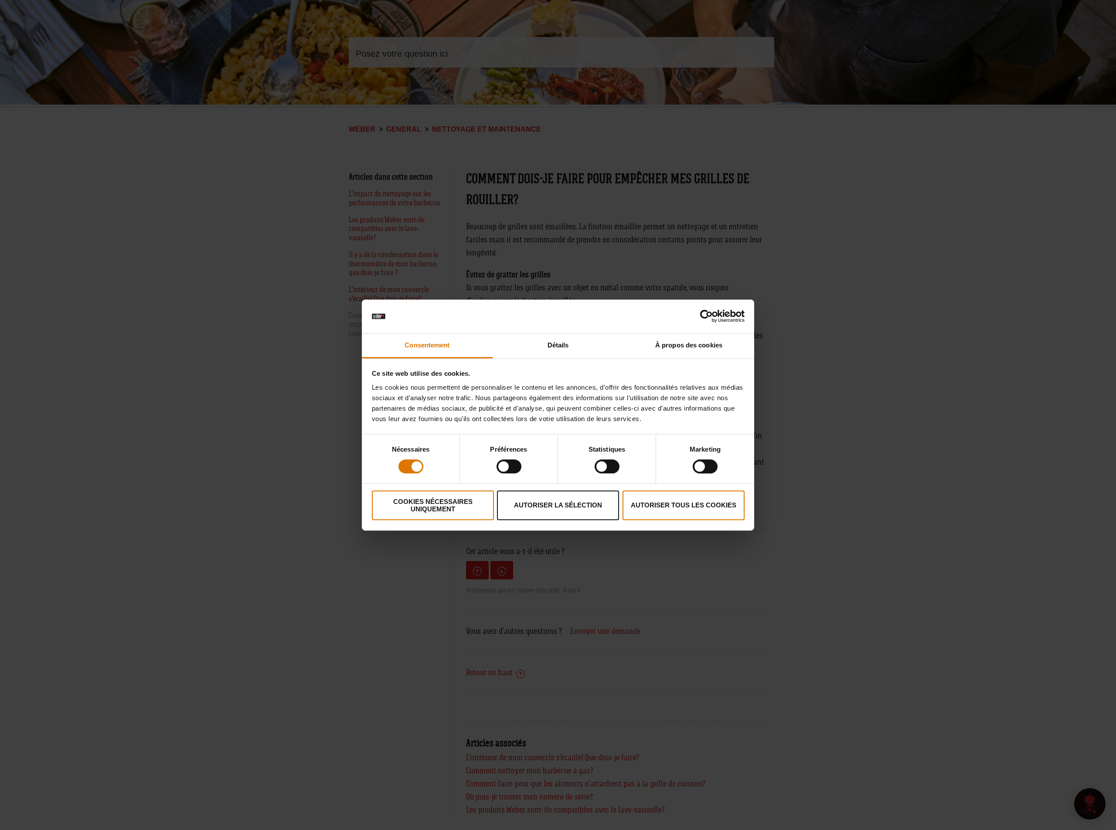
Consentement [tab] (427, 345)
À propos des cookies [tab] (688, 345)
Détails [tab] (558, 345)
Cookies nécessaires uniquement (433, 505)
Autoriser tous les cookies (683, 505)
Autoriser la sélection (558, 505)
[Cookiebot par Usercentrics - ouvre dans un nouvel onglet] (706, 316)
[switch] (509, 466)
